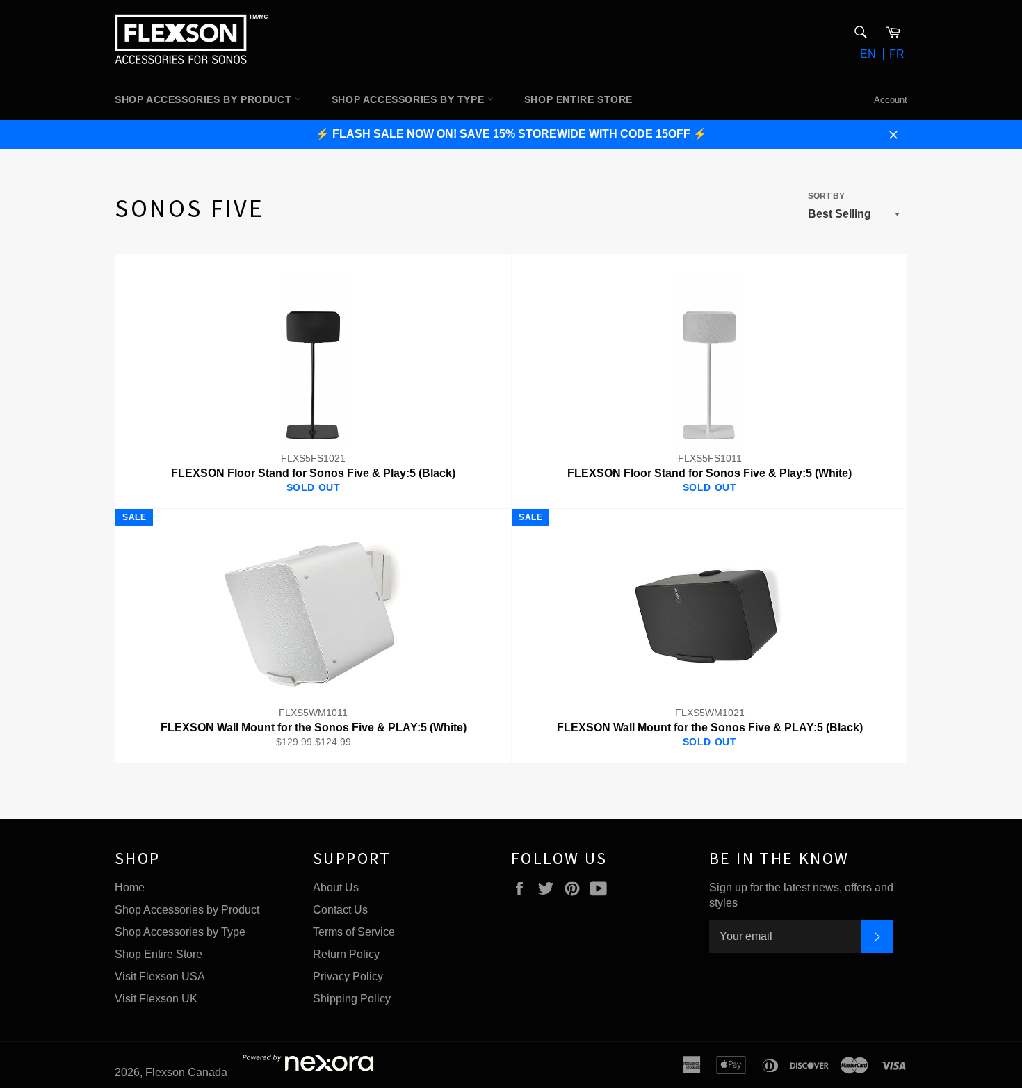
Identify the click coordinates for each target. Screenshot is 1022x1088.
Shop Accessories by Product (187, 910)
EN (868, 54)
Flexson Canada (186, 1072)
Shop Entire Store (158, 954)
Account (890, 100)
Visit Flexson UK (156, 999)
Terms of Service (354, 932)
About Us (336, 887)
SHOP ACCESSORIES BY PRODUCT (205, 99)
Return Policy (346, 954)
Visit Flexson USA (160, 976)
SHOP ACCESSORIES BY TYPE (409, 99)
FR (897, 54)
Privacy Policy (348, 976)
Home (130, 887)
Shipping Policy (352, 999)
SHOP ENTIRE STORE (578, 99)
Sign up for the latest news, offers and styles (801, 895)
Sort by (826, 196)
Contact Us (340, 910)
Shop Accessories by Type (180, 932)
